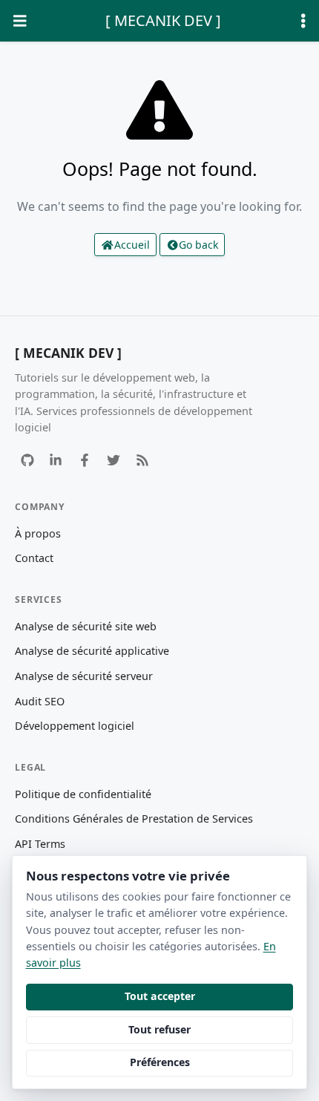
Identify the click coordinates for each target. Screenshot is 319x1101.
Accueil (132, 245)
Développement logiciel (74, 726)
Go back (198, 245)
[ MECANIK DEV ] (163, 20)
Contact (34, 558)
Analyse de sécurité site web (86, 626)
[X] (113, 460)
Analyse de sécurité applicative (92, 651)
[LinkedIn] (56, 460)
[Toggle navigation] (20, 21)
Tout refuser (159, 1029)
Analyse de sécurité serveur (84, 676)
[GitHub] (27, 460)
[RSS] (142, 460)
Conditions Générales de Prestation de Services (134, 818)
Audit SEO (40, 701)
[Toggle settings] (303, 21)
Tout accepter (160, 996)
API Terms (40, 844)
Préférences (160, 1062)
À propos (38, 533)
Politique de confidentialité (83, 794)
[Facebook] (85, 460)
